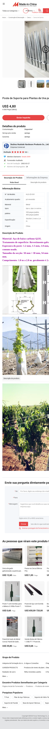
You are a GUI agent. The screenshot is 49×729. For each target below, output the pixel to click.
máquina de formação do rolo (13, 663)
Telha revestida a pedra (32, 672)
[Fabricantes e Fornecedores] (25, 4)
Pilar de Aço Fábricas (21, 697)
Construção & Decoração (16, 17)
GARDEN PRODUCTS (10, 667)
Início (4, 17)
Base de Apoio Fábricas (31, 703)
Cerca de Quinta (38, 17)
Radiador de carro (9, 672)
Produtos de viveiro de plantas (35, 667)
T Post (6, 697)
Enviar (23, 524)
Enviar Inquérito (23, 117)
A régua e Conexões (31, 663)
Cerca (29, 17)
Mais (4, 707)
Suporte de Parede (11, 703)
